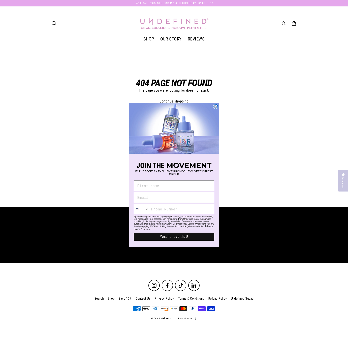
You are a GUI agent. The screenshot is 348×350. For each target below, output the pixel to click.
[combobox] (141, 209)
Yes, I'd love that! (174, 236)
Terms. (146, 229)
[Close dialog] (216, 106)
